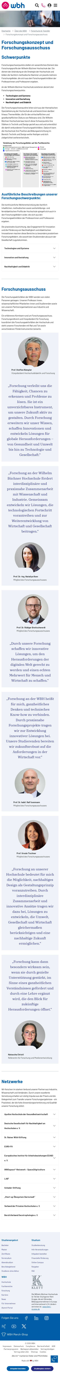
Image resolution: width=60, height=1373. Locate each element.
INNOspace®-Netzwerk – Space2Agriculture (24, 1169)
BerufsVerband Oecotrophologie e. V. (21, 1215)
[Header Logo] (13, 5)
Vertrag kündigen (47, 1349)
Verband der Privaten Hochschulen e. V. (22, 1206)
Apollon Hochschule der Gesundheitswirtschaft (26, 1114)
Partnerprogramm (11, 1349)
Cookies (43, 1352)
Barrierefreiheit (43, 1346)
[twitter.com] (24, 1326)
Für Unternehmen (8, 1303)
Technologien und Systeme (16, 248)
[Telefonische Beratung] (43, 5)
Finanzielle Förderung (40, 1258)
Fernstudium (6, 1258)
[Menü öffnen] (55, 5)
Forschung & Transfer (40, 31)
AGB (53, 1346)
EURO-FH (8, 1146)
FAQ (33, 1271)
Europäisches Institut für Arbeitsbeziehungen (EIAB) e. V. (28, 1158)
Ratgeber (35, 1267)
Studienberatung (38, 1245)
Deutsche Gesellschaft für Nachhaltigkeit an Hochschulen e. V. (24, 1125)
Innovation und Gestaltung (16, 257)
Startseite (6, 31)
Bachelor (5, 1245)
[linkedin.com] (36, 1317)
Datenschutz (19, 1346)
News (4, 1299)
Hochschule (6, 1282)
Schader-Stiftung (12, 1188)
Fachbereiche (7, 1286)
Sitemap (34, 1352)
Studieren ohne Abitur (10, 1271)
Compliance (30, 1346)
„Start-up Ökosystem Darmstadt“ (19, 1197)
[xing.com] (4, 1326)
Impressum (7, 1346)
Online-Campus (38, 1262)
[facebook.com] (26, 1317)
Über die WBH (21, 31)
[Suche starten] (37, 5)
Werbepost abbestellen (29, 1349)
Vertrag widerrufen (21, 1352)
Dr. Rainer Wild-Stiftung (15, 1137)
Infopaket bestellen (18, 1368)
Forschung (6, 1291)
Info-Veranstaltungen (40, 1249)
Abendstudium (7, 1262)
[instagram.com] (46, 1317)
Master (4, 1249)
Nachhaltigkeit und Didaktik (17, 266)
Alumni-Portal (7, 1308)
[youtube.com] (14, 1326)
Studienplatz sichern (42, 1368)
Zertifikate (6, 1254)
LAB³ (6, 1178)
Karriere (5, 1295)
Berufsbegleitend (8, 1267)
